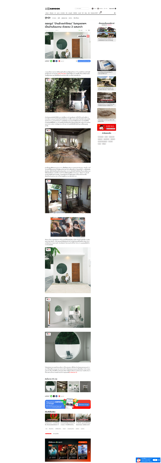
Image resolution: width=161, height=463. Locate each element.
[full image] (50, 386)
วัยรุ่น (86, 13)
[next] (89, 452)
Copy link (62, 61)
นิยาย (100, 13)
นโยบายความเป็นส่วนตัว (145, 461)
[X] (54, 61)
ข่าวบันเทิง (63, 13)
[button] (75, 8)
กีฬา (66, 13)
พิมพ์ (57, 30)
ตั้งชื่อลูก (104, 143)
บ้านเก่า (64, 428)
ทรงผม (99, 143)
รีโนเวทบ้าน (51, 428)
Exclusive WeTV (94, 13)
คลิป (89, 13)
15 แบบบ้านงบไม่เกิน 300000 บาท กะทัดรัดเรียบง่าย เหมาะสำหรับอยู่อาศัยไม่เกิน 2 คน (105, 40)
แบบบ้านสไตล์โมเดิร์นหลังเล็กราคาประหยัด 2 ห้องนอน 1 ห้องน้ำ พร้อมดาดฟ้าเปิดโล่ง (106, 89)
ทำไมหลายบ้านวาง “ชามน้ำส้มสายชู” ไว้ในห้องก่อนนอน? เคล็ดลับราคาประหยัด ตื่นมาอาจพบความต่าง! (106, 105)
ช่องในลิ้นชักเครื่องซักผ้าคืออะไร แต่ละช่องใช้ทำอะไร (105, 72)
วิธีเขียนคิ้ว (113, 139)
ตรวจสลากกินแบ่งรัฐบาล (102, 141)
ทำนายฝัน (110, 141)
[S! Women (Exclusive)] (48, 434)
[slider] (63, 235)
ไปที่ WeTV (83, 442)
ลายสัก (106, 136)
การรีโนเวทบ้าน (58, 428)
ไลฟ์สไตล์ (75, 13)
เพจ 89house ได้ (73, 372)
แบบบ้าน (82, 428)
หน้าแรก (47, 13)
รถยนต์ (79, 13)
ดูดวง (58, 13)
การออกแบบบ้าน (71, 428)
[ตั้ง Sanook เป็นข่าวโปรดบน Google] (68, 404)
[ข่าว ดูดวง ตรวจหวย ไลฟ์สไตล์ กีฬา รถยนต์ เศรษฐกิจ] (52, 9)
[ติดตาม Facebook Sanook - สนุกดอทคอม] (106, 127)
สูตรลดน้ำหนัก (106, 139)
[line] (51, 61)
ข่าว (55, 13)
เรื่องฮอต (51, 13)
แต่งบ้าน (77, 428)
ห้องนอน (81, 167)
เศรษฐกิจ (70, 13)
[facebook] (56, 61)
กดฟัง (81, 30)
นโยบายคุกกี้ (150, 461)
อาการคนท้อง (100, 136)
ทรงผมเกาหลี (111, 136)
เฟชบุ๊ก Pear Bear (61, 73)
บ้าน (73, 73)
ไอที (83, 13)
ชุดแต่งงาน (100, 139)
